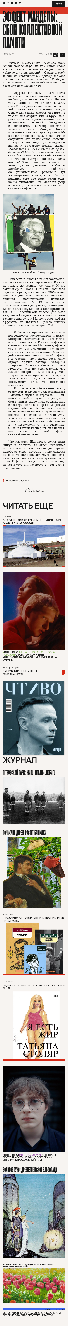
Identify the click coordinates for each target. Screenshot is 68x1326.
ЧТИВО (13, 3)
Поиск (58, 3)
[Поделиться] (62, 55)
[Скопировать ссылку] (55, 55)
